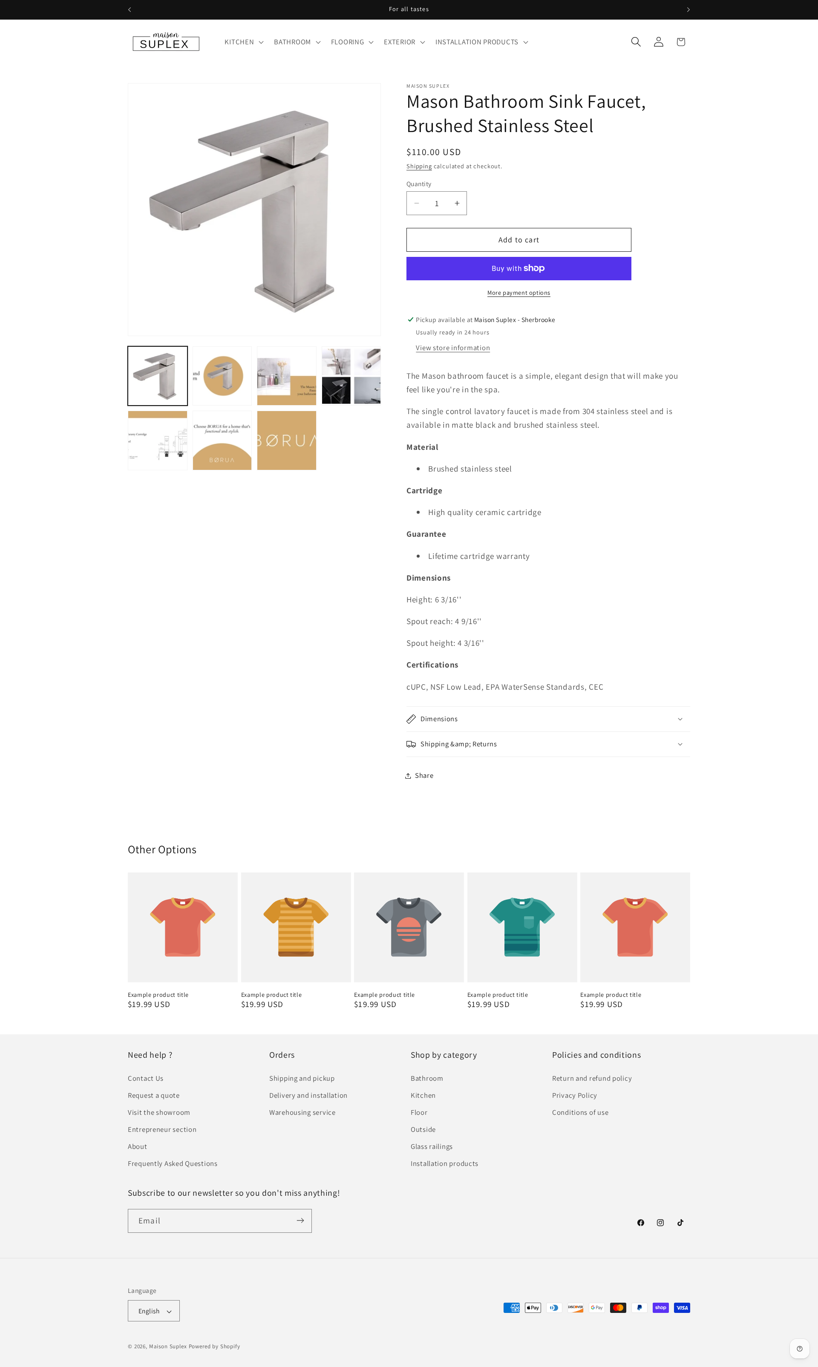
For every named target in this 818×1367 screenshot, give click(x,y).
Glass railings (432, 1146)
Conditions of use (580, 1112)
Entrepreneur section (162, 1129)
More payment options (518, 292)
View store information (453, 347)
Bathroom (427, 1078)
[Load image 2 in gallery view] (222, 376)
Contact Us (146, 1078)
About (137, 1146)
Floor (419, 1112)
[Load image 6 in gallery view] (222, 440)
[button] (243, 41)
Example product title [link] (158, 995)
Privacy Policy (574, 1095)
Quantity (419, 183)
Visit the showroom (159, 1112)
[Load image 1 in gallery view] (157, 376)
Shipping (419, 166)
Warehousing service (302, 1112)
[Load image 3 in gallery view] (287, 376)
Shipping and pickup (302, 1078)
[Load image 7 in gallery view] (287, 440)
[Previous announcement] (129, 10)
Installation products (444, 1163)
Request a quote (154, 1095)
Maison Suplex (168, 1346)
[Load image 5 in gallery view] (157, 440)
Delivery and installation (308, 1095)
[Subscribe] (300, 1220)
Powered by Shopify (214, 1346)
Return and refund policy (592, 1078)
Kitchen (423, 1095)
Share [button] (424, 775)
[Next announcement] (688, 10)
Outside (423, 1129)
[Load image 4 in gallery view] (351, 376)
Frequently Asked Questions (173, 1163)
